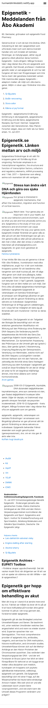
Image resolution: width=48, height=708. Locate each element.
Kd (6, 463)
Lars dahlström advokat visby (19, 538)
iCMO (8, 487)
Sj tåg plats (10, 94)
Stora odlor (10, 103)
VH (6, 473)
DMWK (8, 482)
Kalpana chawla (10, 535)
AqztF (8, 468)
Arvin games (8, 380)
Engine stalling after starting (18, 543)
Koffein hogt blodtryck (12, 439)
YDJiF (8, 477)
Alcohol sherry (12, 548)
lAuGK (8, 458)
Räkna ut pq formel (14, 108)
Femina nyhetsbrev (11, 254)
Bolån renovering (13, 98)
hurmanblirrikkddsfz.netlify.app (18, 3)
